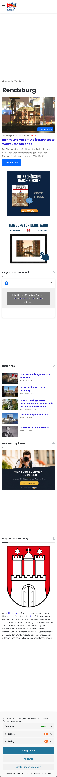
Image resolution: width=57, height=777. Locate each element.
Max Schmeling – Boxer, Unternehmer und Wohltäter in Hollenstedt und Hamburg (36, 403)
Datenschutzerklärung (31, 773)
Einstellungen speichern (28, 766)
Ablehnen (29, 758)
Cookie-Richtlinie (13, 773)
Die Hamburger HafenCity (34, 414)
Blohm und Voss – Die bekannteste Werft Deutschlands (28, 142)
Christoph (8, 136)
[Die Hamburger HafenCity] (10, 418)
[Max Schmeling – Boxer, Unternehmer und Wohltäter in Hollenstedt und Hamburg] (10, 404)
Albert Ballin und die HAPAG (35, 427)
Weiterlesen (12, 162)
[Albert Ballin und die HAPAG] (10, 431)
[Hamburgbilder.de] (12, 6)
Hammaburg (13, 613)
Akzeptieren (28, 750)
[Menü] (3, 7)
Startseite (8, 81)
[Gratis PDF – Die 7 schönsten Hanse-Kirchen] (28, 193)
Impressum (46, 773)
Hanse (32, 616)
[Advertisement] (28, 45)
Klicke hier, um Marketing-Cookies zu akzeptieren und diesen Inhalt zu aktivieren (28, 298)
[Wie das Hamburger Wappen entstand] (10, 378)
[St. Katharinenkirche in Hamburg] (10, 391)
